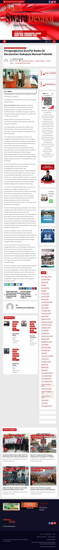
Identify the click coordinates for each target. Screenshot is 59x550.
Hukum (32, 324)
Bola (43, 291)
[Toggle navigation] (46, 41)
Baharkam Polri (28, 35)
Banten (34, 35)
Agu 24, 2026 (8, 459)
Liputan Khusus (47, 336)
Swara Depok (46, 379)
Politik (44, 370)
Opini (44, 353)
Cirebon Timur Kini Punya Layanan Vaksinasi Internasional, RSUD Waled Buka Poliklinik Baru (43, 489)
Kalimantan (45, 319)
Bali (43, 285)
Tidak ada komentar (8, 461)
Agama (44, 282)
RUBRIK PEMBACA (51, 539)
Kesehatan (45, 328)
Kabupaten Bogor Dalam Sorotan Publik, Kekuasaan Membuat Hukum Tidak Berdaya (15, 489)
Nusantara (45, 347)
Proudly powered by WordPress (11, 539)
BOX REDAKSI (48, 534)
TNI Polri (44, 400)
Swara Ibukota (32, 332)
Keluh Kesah (33, 328)
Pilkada (44, 364)
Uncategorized (46, 406)
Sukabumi (38, 33)
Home (42, 534)
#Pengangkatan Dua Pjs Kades (22, 63)
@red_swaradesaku (51, 73)
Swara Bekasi (46, 376)
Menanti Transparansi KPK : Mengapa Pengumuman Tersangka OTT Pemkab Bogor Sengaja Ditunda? (42, 456)
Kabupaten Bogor (19, 33)
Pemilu (44, 359)
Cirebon (15, 324)
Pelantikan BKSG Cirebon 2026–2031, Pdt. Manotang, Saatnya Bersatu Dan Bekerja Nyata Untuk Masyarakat (15, 456)
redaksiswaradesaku (17, 59)
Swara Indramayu (46, 385)
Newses (26, 539)
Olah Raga (45, 350)
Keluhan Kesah (47, 322)
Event (18, 48)
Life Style (45, 333)
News (14, 328)
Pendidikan (46, 362)
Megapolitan (46, 342)
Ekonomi (44, 299)
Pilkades (44, 367)
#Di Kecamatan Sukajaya (27, 61)
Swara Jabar (14, 330)
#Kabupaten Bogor (39, 61)
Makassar (45, 339)
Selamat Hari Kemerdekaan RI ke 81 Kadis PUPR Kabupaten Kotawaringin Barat (43, 543)
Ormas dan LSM (47, 356)
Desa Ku (13, 48)
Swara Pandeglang (46, 392)
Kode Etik (42, 505)
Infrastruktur (46, 313)
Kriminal (44, 330)
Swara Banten (46, 373)
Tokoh (44, 403)
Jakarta (32, 326)
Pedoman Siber (44, 503)
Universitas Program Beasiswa (47, 546)
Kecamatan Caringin (29, 33)
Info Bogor (23, 48)
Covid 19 (17, 35)
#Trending (7, 48)
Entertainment (46, 302)
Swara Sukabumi (45, 396)
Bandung (45, 288)
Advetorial (45, 279)
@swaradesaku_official (52, 84)
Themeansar (7, 541)
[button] (50, 41)
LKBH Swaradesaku (41, 537)
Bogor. (21, 35)
